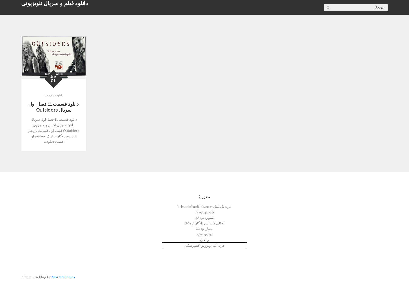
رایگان (204, 240)
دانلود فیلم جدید (53, 95)
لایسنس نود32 (205, 212)
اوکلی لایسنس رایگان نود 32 (204, 223)
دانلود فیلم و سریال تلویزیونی (54, 3)
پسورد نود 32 (204, 217)
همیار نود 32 (204, 229)
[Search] (328, 7)
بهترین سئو (204, 234)
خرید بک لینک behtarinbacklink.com (204, 206)
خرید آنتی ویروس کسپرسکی (204, 245)
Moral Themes (63, 277)
